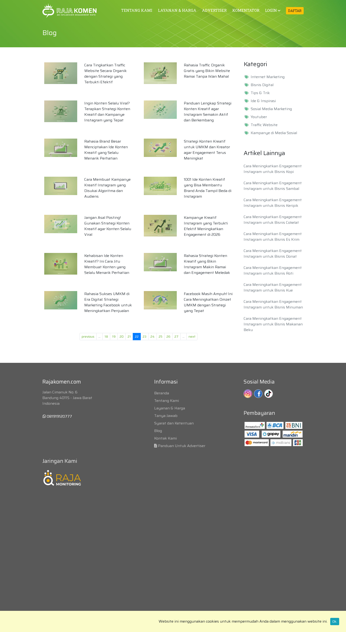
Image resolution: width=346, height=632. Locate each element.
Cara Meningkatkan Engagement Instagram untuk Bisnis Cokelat (273, 219)
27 (176, 336)
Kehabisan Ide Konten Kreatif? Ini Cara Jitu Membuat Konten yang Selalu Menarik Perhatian (106, 264)
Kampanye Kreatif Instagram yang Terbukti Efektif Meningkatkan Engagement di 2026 (206, 226)
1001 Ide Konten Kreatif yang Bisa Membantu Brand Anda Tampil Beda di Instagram (207, 187)
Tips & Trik (260, 93)
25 (160, 336)
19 (114, 336)
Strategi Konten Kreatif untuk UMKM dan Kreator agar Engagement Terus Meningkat (207, 149)
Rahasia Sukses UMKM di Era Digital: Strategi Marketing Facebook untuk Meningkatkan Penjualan (108, 302)
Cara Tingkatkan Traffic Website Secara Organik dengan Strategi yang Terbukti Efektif (105, 73)
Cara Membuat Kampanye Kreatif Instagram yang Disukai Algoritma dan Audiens (107, 187)
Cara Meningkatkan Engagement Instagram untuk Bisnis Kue (273, 287)
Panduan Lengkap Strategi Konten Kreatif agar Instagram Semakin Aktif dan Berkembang (207, 111)
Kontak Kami (165, 438)
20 (122, 336)
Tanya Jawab (165, 416)
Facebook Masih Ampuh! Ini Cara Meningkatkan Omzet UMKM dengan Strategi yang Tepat (208, 302)
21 (129, 336)
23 (144, 336)
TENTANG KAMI (136, 10)
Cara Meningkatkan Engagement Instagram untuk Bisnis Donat (273, 253)
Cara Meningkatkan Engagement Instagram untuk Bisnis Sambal (273, 186)
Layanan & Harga (169, 408)
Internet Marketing (268, 77)
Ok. (334, 621)
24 (152, 336)
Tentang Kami (166, 401)
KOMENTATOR (245, 10)
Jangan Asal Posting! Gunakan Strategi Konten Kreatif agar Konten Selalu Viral (107, 226)
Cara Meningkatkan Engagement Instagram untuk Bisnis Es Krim (273, 236)
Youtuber (259, 117)
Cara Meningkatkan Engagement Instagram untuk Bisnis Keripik (273, 202)
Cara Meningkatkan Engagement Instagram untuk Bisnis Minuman (273, 304)
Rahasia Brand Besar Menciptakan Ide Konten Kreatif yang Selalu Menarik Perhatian (106, 149)
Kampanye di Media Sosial (274, 133)
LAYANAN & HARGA (177, 10)
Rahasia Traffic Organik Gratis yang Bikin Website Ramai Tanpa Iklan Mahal (207, 70)
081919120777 (59, 416)
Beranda (161, 393)
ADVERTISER (214, 10)
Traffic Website (264, 125)
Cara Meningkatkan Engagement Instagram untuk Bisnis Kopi (273, 169)
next (192, 336)
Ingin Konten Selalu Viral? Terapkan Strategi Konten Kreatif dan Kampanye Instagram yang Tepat (107, 111)
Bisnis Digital (262, 85)
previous (88, 336)
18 (106, 336)
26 (168, 336)
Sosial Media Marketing (271, 109)
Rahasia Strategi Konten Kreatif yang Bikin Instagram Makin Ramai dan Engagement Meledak (207, 264)
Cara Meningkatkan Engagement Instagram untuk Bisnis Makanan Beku (273, 324)
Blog (158, 431)
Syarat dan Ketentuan (174, 423)
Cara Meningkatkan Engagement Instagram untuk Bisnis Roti (273, 270)
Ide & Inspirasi (263, 101)
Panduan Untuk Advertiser (181, 446)
